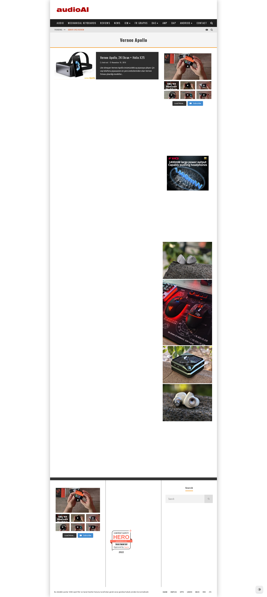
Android (185, 23)
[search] (208, 499)
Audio (60, 23)
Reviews (105, 23)
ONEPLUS (173, 592)
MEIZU (197, 592)
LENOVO (189, 592)
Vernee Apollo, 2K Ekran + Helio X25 (122, 57)
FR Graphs (141, 23)
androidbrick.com (121, 541)
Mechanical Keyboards (82, 23)
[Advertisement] (162, 9)
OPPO (182, 592)
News (117, 23)
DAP (173, 23)
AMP (165, 23)
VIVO (204, 592)
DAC (154, 23)
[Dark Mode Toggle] (259, 589)
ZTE (210, 592)
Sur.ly (126, 547)
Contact (202, 23)
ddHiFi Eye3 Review (76, 28)
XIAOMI (165, 592)
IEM (126, 23)
